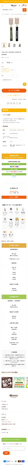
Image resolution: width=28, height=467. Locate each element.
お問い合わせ (5, 409)
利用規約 (4, 417)
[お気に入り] (22, 6)
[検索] (24, 10)
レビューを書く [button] (14, 197)
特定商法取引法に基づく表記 (8, 424)
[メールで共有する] (17, 103)
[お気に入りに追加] (24, 84)
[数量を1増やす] (17, 75)
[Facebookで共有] (8, 103)
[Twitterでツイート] (14, 103)
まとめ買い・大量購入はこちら (14, 95)
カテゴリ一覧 (5, 432)
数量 (3, 75)
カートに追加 (15, 90)
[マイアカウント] (19, 5)
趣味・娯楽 (12, 145)
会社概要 (4, 406)
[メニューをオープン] (2, 5)
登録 (6, 453)
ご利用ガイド (5, 404)
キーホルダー (6, 14)
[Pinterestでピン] (11, 103)
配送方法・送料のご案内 (19, 99)
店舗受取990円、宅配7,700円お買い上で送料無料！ (14, 1)
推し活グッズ (19, 145)
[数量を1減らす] (8, 75)
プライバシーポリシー (7, 421)
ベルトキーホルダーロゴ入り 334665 (18, 14)
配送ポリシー (5, 419)
